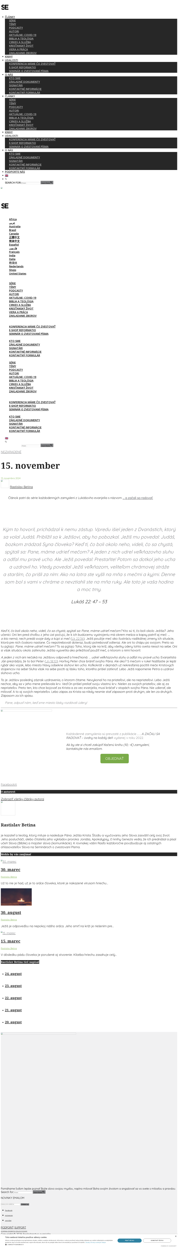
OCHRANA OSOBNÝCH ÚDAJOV (11, 1231)
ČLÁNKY (10, 17)
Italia (12, 259)
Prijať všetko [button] (129, 1240)
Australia (14, 226)
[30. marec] (8, 862)
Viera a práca (18, 49)
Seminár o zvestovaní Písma (29, 71)
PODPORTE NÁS (15, 172)
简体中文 (14, 241)
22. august (13, 998)
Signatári (16, 85)
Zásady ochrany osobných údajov (95, 1242)
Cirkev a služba (20, 42)
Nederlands (16, 266)
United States (17, 273)
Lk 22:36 (78, 639)
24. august (13, 973)
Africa (13, 219)
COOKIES (24, 1231)
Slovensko (11, 215)
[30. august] (16, 904)
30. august (11, 912)
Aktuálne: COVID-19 (22, 35)
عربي (12, 223)
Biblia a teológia (21, 38)
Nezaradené (11, 452)
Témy (12, 24)
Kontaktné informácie (25, 89)
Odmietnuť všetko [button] (157, 1240)
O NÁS (9, 74)
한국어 (13, 262)
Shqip (12, 270)
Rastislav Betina (21, 487)
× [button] (175, 1236)
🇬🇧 (6, 175)
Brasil (12, 230)
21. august (13, 1010)
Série (12, 20)
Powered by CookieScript (168, 1246)
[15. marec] (8, 933)
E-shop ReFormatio (22, 67)
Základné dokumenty (24, 82)
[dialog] (89, 1240)
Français (14, 252)
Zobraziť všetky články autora (22, 799)
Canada (14, 233)
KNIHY (9, 56)
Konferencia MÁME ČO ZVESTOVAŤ (32, 64)
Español (14, 244)
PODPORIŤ (7, 1227)
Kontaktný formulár (24, 92)
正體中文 (14, 237)
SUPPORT (20, 1227)
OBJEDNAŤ (114, 758)
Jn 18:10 (51, 661)
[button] (6, 179)
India (12, 255)
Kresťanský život (21, 46)
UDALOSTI (11, 60)
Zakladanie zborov (23, 53)
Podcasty (16, 28)
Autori (14, 31)
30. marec (10, 869)
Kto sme (14, 78)
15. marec (10, 941)
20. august (13, 1022)
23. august (13, 985)
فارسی (13, 248)
